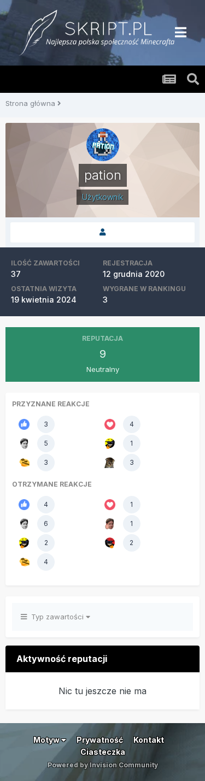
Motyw (47, 739)
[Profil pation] (102, 232)
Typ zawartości (56, 616)
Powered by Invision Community (103, 765)
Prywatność (100, 739)
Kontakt (148, 739)
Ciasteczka (102, 751)
